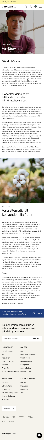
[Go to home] (9, 7)
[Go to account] (30, 6)
